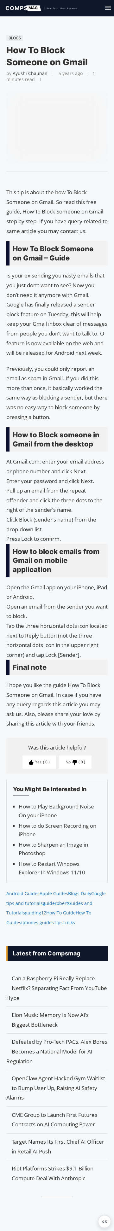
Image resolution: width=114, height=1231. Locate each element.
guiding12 (35, 913)
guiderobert (55, 903)
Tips (58, 922)
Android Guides (23, 893)
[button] (104, 1221)
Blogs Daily (79, 893)
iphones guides (37, 922)
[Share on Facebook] (54, 180)
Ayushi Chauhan (30, 73)
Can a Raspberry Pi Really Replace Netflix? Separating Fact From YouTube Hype (56, 988)
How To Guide (61, 913)
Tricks (69, 922)
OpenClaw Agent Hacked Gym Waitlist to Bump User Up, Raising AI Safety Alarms (55, 1088)
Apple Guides (54, 893)
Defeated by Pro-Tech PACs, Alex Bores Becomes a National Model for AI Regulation (56, 1051)
